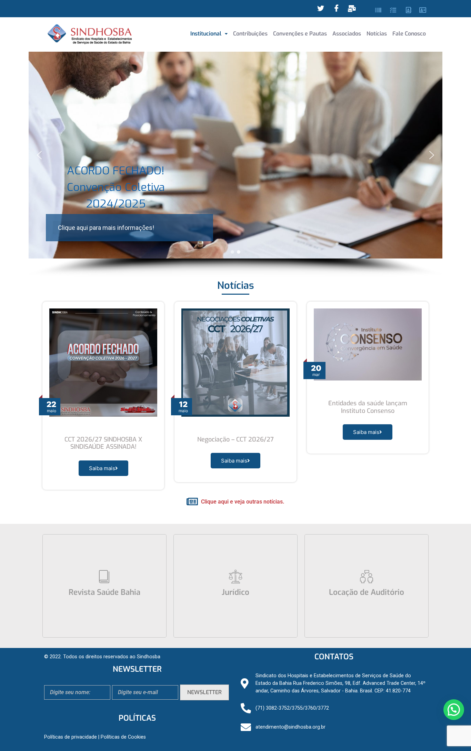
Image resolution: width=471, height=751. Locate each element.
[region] (235, 164)
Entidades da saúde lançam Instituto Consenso (367, 407)
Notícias (377, 33)
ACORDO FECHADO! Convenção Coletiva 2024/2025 (116, 187)
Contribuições (250, 33)
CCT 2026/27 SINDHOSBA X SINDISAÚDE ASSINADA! (103, 443)
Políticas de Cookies (123, 737)
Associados (346, 33)
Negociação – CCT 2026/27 (235, 439)
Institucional (205, 33)
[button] (209, 34)
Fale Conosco (409, 33)
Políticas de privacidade (70, 737)
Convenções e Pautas (300, 33)
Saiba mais (102, 468)
